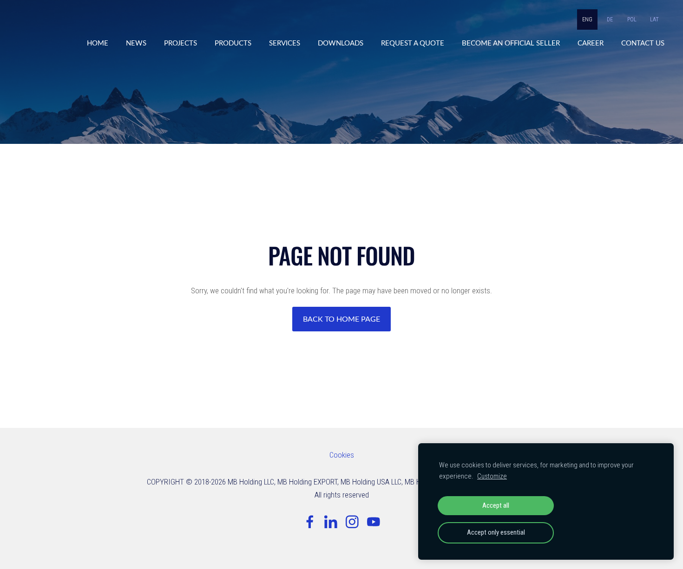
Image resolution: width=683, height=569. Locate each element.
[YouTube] (373, 521)
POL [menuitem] (632, 19)
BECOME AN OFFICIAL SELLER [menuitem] (511, 42)
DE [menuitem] (610, 19)
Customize (492, 476)
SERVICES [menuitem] (284, 42)
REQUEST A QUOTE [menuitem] (412, 42)
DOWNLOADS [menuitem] (340, 42)
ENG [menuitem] (587, 19)
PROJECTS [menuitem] (180, 42)
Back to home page (341, 319)
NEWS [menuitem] (136, 42)
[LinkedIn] (331, 521)
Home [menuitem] (97, 42)
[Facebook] (310, 521)
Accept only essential (496, 532)
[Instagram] (352, 521)
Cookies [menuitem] (341, 454)
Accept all (495, 505)
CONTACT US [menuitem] (642, 42)
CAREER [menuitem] (591, 42)
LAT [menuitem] (654, 19)
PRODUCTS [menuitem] (233, 42)
